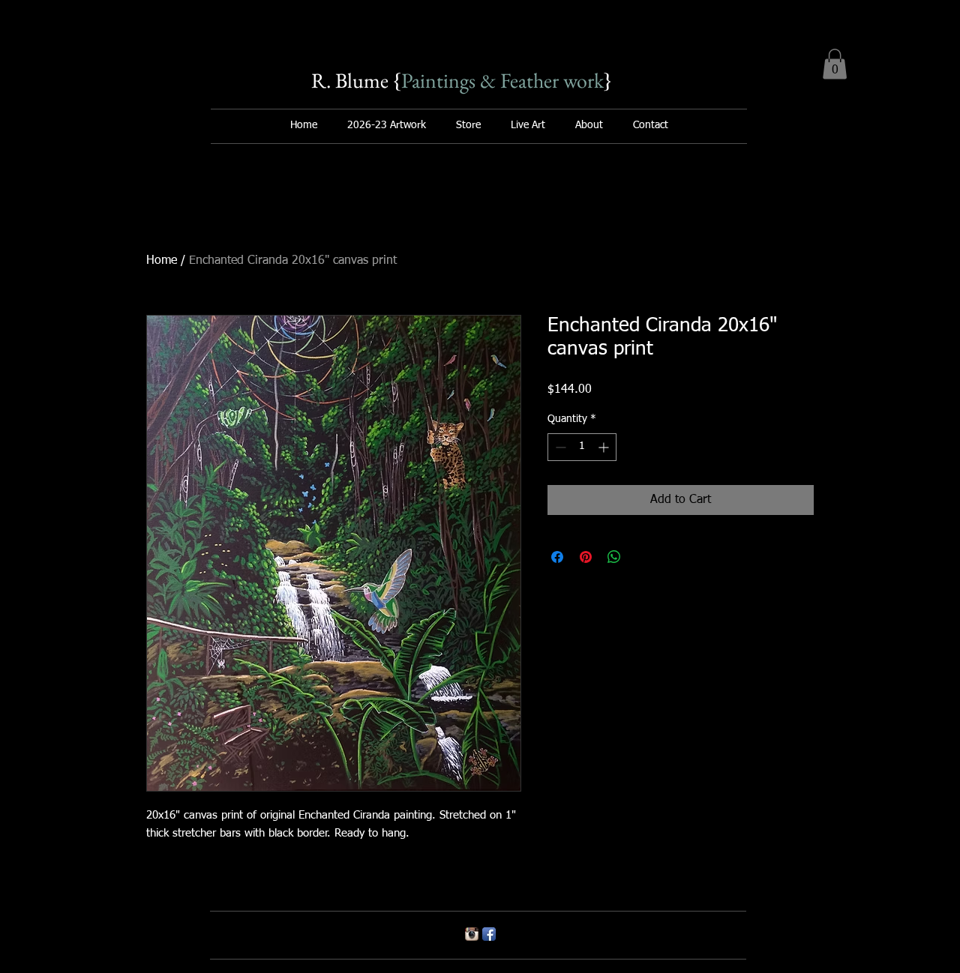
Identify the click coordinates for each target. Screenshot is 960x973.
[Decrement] (559, 447)
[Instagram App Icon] (471, 934)
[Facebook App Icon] (489, 934)
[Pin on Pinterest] (586, 557)
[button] (835, 64)
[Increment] (605, 447)
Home (161, 261)
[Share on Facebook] (557, 557)
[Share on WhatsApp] (614, 557)
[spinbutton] (582, 447)
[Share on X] (643, 557)
